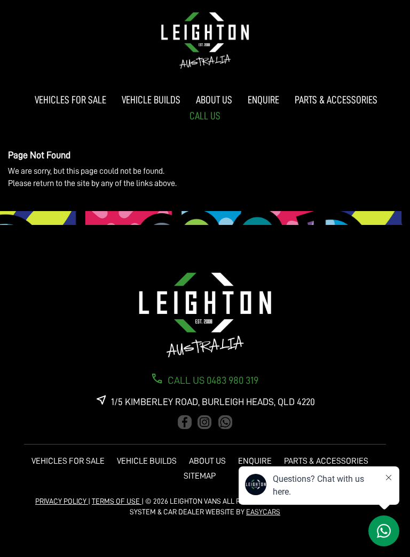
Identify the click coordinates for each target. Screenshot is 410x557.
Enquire (263, 99)
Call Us (205, 115)
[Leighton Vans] (205, 40)
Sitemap (200, 476)
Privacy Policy (61, 501)
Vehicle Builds (151, 99)
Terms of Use (116, 501)
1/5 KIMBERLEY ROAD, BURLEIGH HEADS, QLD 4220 (213, 402)
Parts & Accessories (336, 99)
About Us (214, 99)
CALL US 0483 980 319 (213, 380)
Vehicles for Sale (70, 99)
